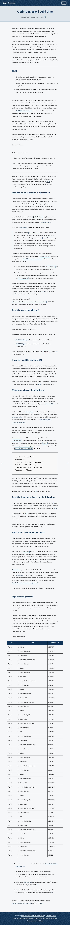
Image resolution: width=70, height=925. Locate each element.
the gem (24, 111)
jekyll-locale (19, 575)
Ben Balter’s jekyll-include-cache (33, 259)
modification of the (22, 903)
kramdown (29, 412)
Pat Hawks (23, 227)
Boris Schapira (9, 3)
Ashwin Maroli (16, 570)
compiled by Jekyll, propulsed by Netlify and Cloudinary (39, 918)
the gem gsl (28, 882)
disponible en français (37, 17)
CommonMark (50, 404)
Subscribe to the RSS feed (35, 921)
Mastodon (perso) (38, 916)
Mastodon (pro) (51, 916)
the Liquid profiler (45, 222)
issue (41, 903)
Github (23, 916)
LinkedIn (29, 916)
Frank (48, 182)
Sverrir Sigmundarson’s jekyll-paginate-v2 (25, 583)
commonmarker (17, 417)
